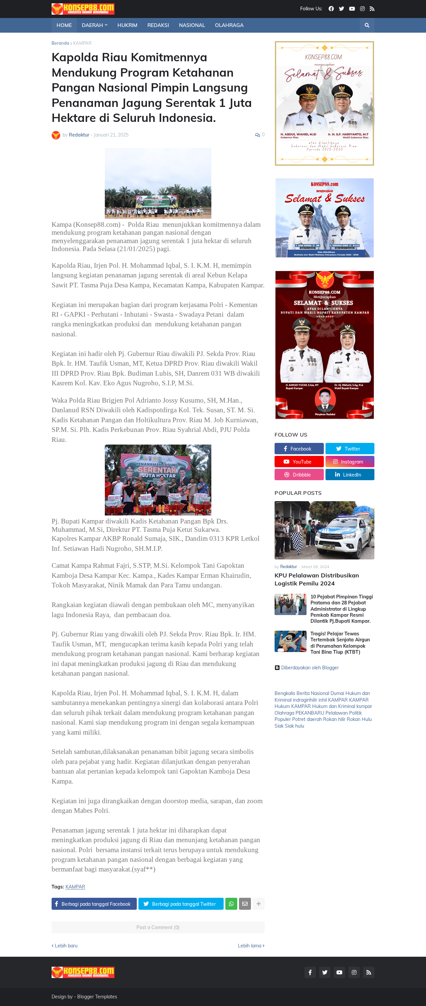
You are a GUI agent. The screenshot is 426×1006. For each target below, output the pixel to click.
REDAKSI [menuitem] (158, 25)
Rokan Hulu (359, 719)
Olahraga (284, 713)
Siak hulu (294, 726)
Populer (283, 719)
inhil (323, 700)
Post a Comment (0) (158, 927)
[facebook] (331, 9)
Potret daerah (307, 719)
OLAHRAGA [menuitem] (229, 25)
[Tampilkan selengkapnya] (259, 904)
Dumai (337, 693)
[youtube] (352, 9)
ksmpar (364, 706)
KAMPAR (82, 43)
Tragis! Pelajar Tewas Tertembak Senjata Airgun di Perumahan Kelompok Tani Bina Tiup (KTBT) (340, 643)
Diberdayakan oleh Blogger (310, 667)
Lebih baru (66, 945)
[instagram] (362, 9)
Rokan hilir (334, 719)
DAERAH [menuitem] (92, 25)
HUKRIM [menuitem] (127, 25)
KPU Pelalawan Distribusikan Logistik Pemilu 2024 (317, 579)
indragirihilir (305, 700)
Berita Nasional (313, 693)
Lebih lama (249, 945)
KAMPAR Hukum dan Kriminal (323, 706)
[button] (367, 25)
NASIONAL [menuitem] (192, 25)
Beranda (60, 43)
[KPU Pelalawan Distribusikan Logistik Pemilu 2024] (324, 530)
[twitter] (341, 9)
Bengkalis (285, 693)
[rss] (372, 9)
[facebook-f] (310, 972)
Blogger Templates (97, 997)
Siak (279, 726)
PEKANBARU (310, 713)
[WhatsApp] (231, 904)
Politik (355, 713)
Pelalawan (336, 713)
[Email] (245, 904)
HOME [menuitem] (64, 25)
